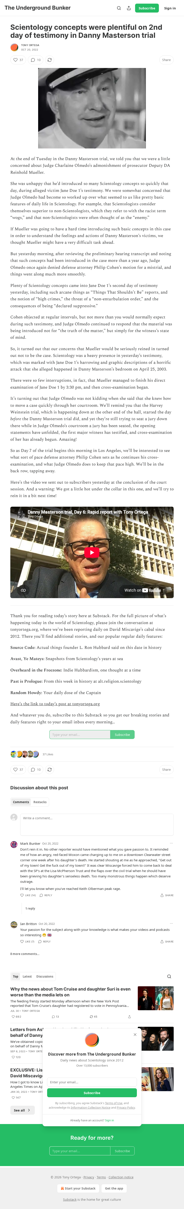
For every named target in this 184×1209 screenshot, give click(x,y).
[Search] (118, 8)
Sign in (170, 8)
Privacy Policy (126, 1107)
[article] (92, 1003)
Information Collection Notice (90, 1107)
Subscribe (147, 8)
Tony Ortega (30, 45)
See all (19, 1110)
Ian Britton (28, 923)
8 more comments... (24, 954)
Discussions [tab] (44, 976)
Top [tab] (15, 976)
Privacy (88, 1177)
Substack (70, 1199)
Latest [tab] (27, 976)
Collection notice (121, 1177)
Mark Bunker (30, 843)
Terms (101, 1177)
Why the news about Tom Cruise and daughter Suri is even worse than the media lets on (70, 992)
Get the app (114, 1188)
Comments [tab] (21, 802)
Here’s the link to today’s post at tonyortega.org (55, 704)
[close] (135, 1034)
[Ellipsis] (171, 843)
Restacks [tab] (39, 802)
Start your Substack (80, 1188)
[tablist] (29, 802)
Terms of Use (113, 1103)
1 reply (30, 908)
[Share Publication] (128, 8)
